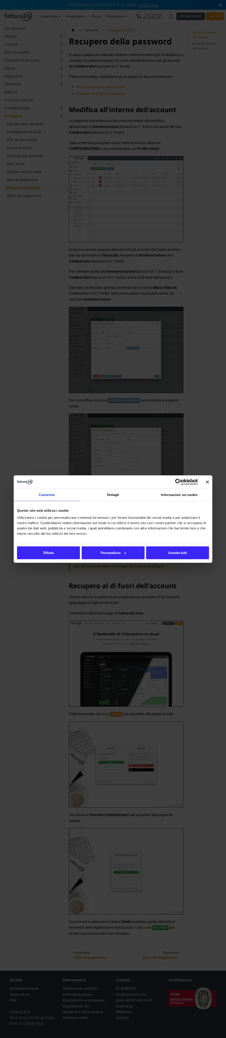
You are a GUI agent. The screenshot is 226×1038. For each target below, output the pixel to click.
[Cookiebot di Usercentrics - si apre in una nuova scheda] (178, 482)
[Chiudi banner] (207, 482)
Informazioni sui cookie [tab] (179, 495)
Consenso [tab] (47, 495)
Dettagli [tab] (113, 495)
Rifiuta (48, 552)
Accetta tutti (177, 552)
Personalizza (111, 552)
